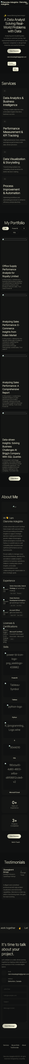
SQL (14, 232)
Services (6, 1045)
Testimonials (14, 1047)
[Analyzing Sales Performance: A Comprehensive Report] (14, 381)
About (24, 1045)
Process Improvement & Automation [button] (11, 189)
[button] (14, 51)
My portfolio (15, 1045)
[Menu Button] (27, 4)
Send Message (10, 1026)
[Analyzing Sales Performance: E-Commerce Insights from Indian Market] (14, 322)
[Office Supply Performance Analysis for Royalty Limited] (14, 264)
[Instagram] (12, 1052)
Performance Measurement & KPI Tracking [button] (13, 132)
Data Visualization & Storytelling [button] (14, 160)
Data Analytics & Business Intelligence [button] (13, 101)
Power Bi (15, 228)
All (5, 228)
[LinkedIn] (16, 1052)
